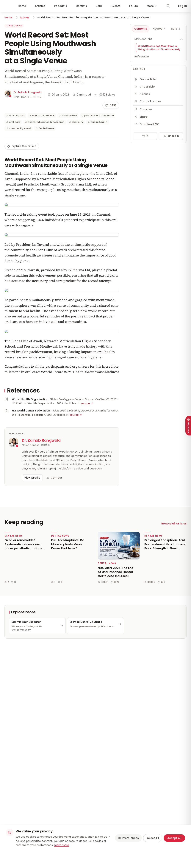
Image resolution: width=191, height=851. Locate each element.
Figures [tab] (159, 28)
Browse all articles (174, 523)
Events (116, 6)
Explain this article (24, 146)
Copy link (146, 109)
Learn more (61, 845)
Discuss (145, 94)
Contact (56, 477)
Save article (148, 79)
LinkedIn (173, 136)
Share (144, 117)
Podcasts (60, 6)
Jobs (99, 6)
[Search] (168, 6)
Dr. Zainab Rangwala (27, 92)
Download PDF (149, 124)
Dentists (81, 6)
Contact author (150, 101)
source (85, 403)
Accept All (174, 838)
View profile (32, 477)
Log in (182, 6)
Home (22, 6)
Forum (133, 6)
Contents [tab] (140, 28)
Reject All (152, 838)
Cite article (147, 86)
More (150, 6)
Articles (40, 6)
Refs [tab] (175, 28)
